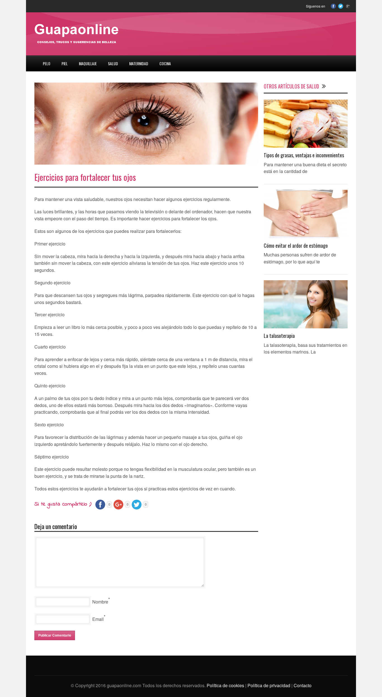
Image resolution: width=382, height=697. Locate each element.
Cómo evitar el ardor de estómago (296, 245)
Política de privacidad (268, 685)
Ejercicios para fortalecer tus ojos (85, 177)
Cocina (165, 63)
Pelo (46, 63)
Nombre (100, 601)
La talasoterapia (279, 335)
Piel (65, 63)
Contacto (303, 685)
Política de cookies (225, 685)
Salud (113, 63)
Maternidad (138, 63)
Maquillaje (88, 63)
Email (98, 619)
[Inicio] (31, 60)
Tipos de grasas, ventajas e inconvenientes (304, 155)
